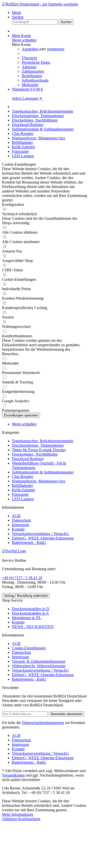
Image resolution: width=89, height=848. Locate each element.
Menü (16, 12)
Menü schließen (24, 40)
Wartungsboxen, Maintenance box (38, 481)
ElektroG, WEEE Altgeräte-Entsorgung (43, 538)
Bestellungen (32, 76)
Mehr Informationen (17, 814)
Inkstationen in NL (26, 618)
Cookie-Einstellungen (29, 648)
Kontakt (18, 529)
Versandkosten (13, 775)
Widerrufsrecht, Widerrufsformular (39, 666)
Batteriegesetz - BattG (29, 542)
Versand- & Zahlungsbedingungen (39, 661)
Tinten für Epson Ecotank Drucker (39, 450)
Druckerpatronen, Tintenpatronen (38, 445)
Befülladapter (22, 485)
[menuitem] (49, 12)
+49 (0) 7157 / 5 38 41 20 (22, 578)
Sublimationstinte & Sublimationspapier (43, 472)
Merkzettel (30, 85)
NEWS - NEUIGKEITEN (33, 627)
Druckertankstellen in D (30, 609)
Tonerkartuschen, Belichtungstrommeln (42, 441)
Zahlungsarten (33, 71)
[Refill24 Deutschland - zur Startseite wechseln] (40, 4)
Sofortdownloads (35, 80)
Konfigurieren (29, 819)
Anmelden (30, 49)
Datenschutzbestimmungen (43, 723)
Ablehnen (10, 819)
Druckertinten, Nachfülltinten (35, 454)
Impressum (20, 525)
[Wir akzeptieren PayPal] (14, 551)
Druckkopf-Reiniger (28, 459)
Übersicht (29, 58)
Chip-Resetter (22, 476)
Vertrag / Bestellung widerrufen (26, 595)
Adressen (29, 67)
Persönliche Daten (36, 62)
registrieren (55, 49)
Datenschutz (21, 520)
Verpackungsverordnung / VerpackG (40, 534)
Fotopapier (20, 494)
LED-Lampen (23, 499)
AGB (16, 516)
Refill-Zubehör (23, 490)
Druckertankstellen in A (30, 613)
